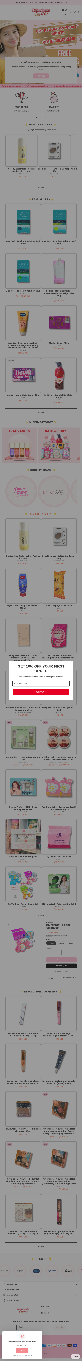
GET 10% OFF (41, 692)
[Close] (70, 663)
